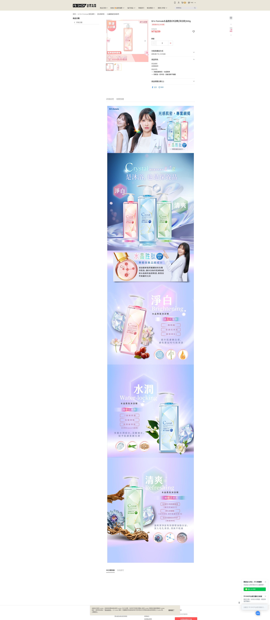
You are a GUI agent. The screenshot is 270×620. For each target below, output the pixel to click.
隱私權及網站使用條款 (121, 616)
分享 (155, 87)
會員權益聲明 (148, 619)
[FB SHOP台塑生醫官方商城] (84, 5)
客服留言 (146, 616)
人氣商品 (231, 30)
